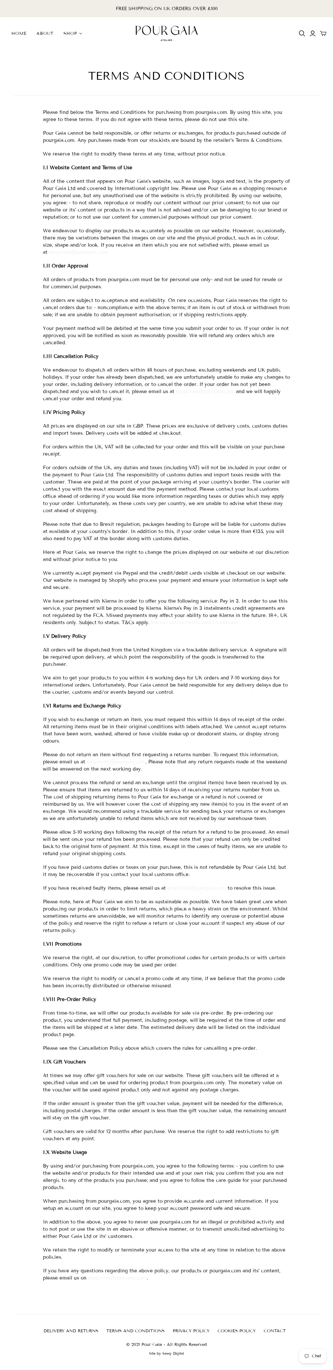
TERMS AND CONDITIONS (135, 1331)
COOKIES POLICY (237, 1331)
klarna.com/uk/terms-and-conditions (194, 622)
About (45, 33)
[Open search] (302, 33)
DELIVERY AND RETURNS (71, 1331)
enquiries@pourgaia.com (78, 252)
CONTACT (275, 1331)
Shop (70, 33)
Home (19, 33)
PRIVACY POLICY (191, 1331)
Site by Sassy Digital (166, 1353)
